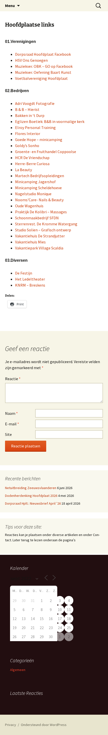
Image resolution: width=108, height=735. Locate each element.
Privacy (10, 724)
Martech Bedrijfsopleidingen (39, 175)
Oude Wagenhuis (29, 205)
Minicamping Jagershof (35, 181)
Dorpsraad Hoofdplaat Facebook (43, 54)
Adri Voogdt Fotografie (35, 103)
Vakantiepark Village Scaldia (39, 247)
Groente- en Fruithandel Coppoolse (45, 151)
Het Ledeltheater (30, 279)
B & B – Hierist (27, 109)
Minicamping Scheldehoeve (38, 187)
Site (8, 434)
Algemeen (17, 669)
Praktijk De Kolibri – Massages (41, 211)
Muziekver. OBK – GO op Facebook (44, 66)
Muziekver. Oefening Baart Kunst (43, 72)
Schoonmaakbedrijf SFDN (37, 217)
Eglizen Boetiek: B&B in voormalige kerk (49, 121)
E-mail (12, 423)
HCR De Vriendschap (32, 157)
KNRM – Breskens (30, 285)
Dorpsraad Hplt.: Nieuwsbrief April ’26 (33, 503)
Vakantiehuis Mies (30, 241)
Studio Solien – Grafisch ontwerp (43, 229)
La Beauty (23, 169)
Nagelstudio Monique (33, 193)
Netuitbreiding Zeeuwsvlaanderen (30, 488)
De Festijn (23, 273)
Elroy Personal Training (35, 127)
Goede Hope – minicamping (38, 139)
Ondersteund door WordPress (44, 724)
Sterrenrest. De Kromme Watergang (46, 223)
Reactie (13, 378)
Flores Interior (27, 133)
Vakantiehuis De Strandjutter (40, 235)
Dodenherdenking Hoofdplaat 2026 (31, 495)
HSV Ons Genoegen (31, 60)
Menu (10, 5)
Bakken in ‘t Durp (29, 115)
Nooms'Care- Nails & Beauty (39, 199)
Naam (11, 413)
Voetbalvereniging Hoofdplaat (41, 78)
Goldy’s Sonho (27, 145)
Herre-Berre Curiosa (32, 163)
